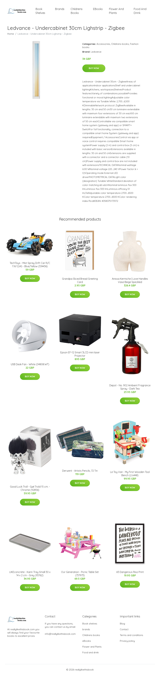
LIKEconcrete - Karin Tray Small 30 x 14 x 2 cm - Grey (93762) (29, 573)
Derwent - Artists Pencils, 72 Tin (80, 470)
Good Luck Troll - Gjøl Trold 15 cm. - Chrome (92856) (30, 488)
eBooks (98, 9)
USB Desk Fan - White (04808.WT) (30, 364)
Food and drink (140, 11)
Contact (124, 629)
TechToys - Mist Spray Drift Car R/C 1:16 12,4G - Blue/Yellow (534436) (30, 264)
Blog (122, 623)
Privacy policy (127, 640)
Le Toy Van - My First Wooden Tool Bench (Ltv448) (130, 473)
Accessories (103, 43)
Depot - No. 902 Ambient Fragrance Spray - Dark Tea (129, 387)
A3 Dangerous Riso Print (130, 572)
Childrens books (76, 11)
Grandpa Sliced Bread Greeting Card (80, 280)
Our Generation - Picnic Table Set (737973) (80, 573)
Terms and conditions (131, 635)
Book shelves (40, 11)
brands (59, 9)
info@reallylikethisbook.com (60, 633)
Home (10, 33)
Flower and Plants (116, 11)
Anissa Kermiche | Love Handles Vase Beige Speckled (130, 280)
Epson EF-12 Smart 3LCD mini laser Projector (80, 354)
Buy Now (94, 68)
